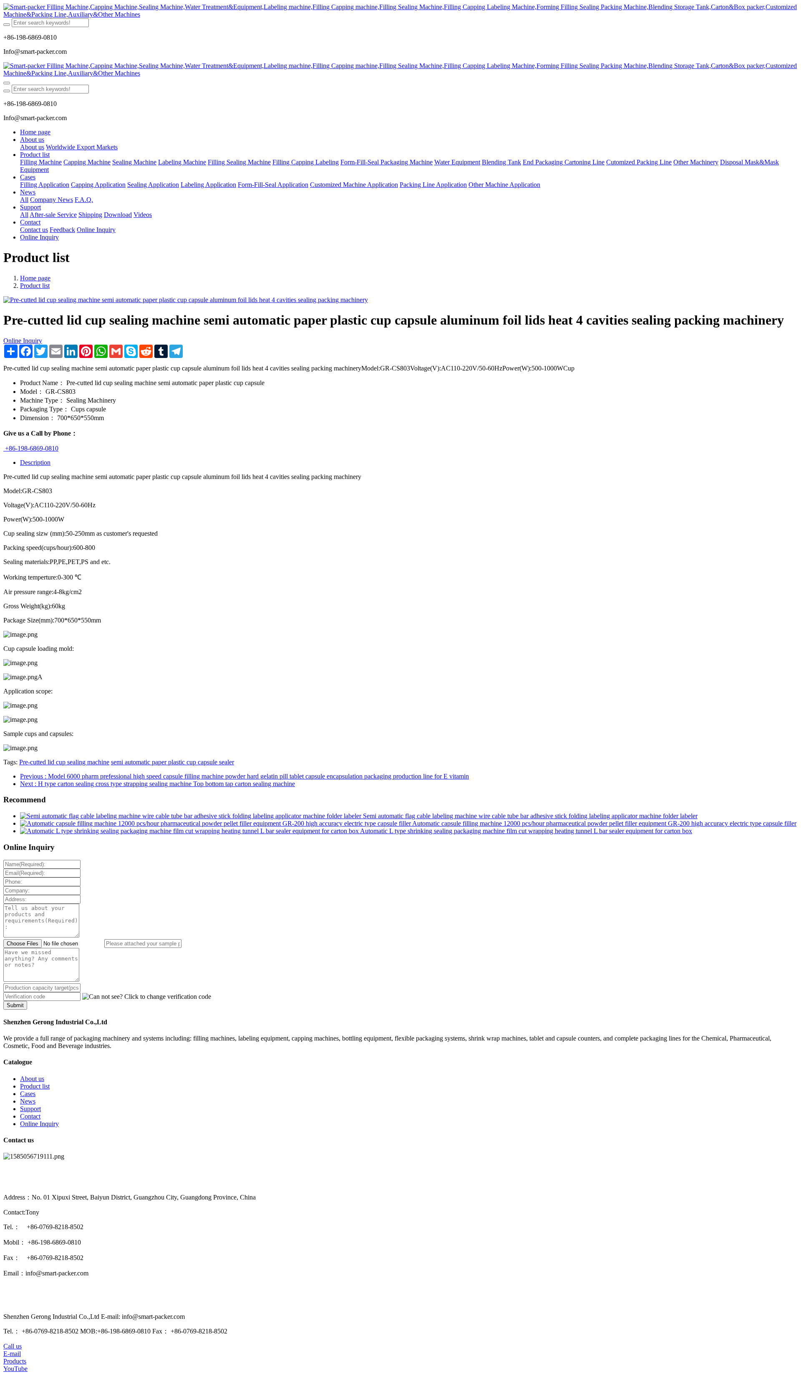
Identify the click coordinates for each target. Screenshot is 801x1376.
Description (35, 462)
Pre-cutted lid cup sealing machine (64, 762)
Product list (35, 285)
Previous (244, 776)
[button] (146, 996)
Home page (35, 132)
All (24, 199)
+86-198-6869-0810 (30, 448)
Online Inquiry (22, 340)
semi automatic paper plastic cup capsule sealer (172, 762)
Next (157, 783)
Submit (15, 1005)
